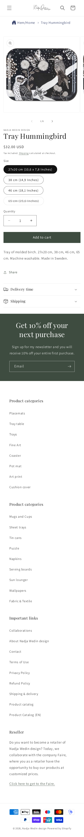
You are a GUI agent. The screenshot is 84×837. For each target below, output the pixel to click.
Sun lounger (18, 580)
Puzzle (14, 548)
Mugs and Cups (20, 516)
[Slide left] (32, 121)
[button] (9, 8)
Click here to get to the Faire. (32, 783)
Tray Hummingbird (55, 22)
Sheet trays (17, 527)
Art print (15, 476)
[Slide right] (52, 121)
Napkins (15, 559)
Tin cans (15, 538)
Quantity (9, 211)
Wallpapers (17, 590)
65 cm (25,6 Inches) (26, 202)
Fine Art (15, 445)
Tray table (16, 424)
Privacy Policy (19, 673)
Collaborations (20, 630)
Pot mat (15, 466)
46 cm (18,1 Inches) (23, 190)
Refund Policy (19, 683)
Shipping (24, 153)
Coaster (15, 455)
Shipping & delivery (23, 694)
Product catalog (21, 704)
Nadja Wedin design (34, 828)
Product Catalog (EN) (25, 715)
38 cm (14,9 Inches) (23, 180)
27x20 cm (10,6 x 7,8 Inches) (30, 169)
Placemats (17, 413)
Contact (15, 651)
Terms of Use (19, 662)
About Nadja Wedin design (29, 641)
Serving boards (20, 569)
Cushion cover (20, 487)
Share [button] (13, 272)
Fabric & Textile (20, 601)
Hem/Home (26, 22)
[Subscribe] (69, 366)
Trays (13, 434)
